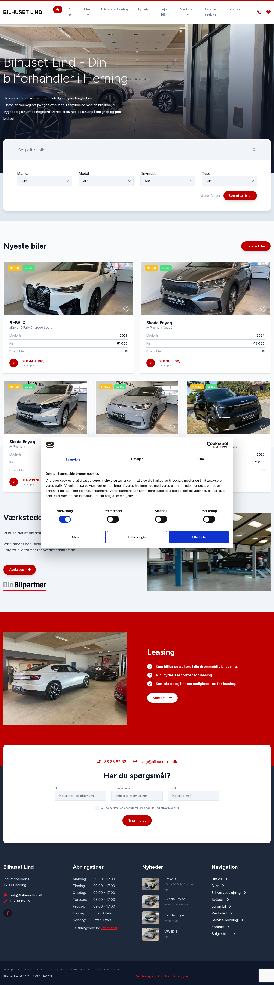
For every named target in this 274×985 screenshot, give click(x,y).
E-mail (172, 788)
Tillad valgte (137, 537)
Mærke (23, 173)
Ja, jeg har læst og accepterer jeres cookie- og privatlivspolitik (140, 807)
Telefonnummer (121, 788)
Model (84, 173)
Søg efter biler (240, 196)
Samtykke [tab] (73, 459)
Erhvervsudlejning (114, 9)
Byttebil (144, 9)
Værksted (17, 570)
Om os (70, 12)
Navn (58, 788)
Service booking (210, 12)
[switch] (113, 519)
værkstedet (109, 928)
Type (206, 173)
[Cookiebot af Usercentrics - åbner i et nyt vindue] (210, 445)
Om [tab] (201, 459)
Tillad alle (198, 537)
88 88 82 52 (114, 761)
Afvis (75, 537)
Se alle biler (255, 246)
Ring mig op (137, 820)
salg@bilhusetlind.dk (158, 761)
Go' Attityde (180, 976)
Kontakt (235, 9)
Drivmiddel (148, 173)
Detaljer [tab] (137, 459)
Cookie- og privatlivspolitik (152, 976)
